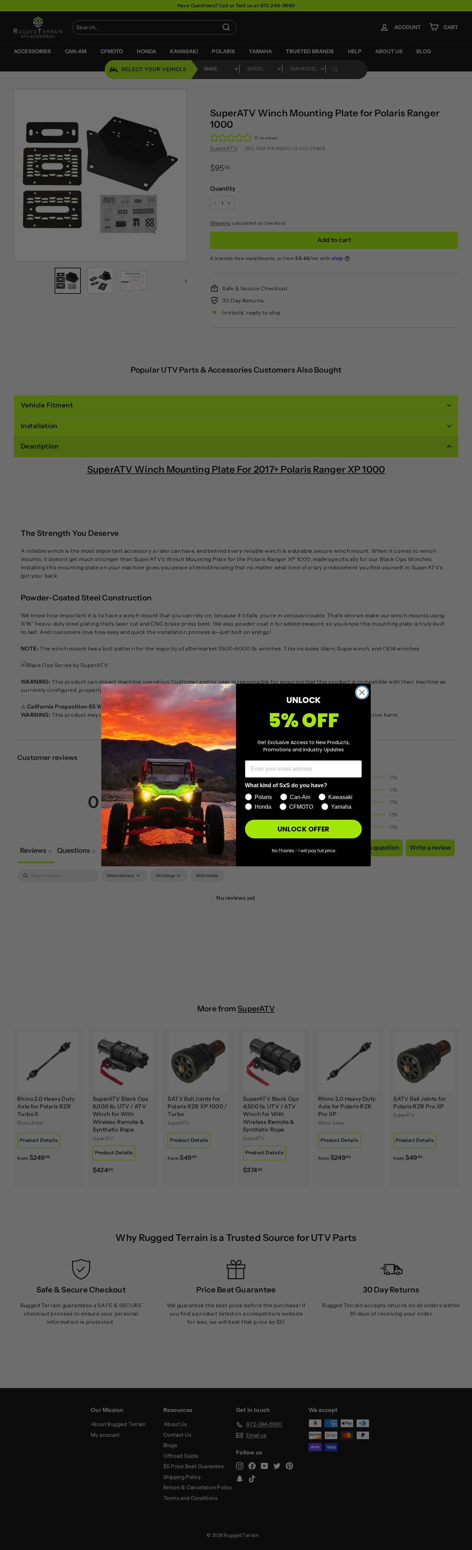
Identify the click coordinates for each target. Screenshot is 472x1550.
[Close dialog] (362, 692)
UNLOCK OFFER (303, 829)
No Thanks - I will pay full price (303, 851)
